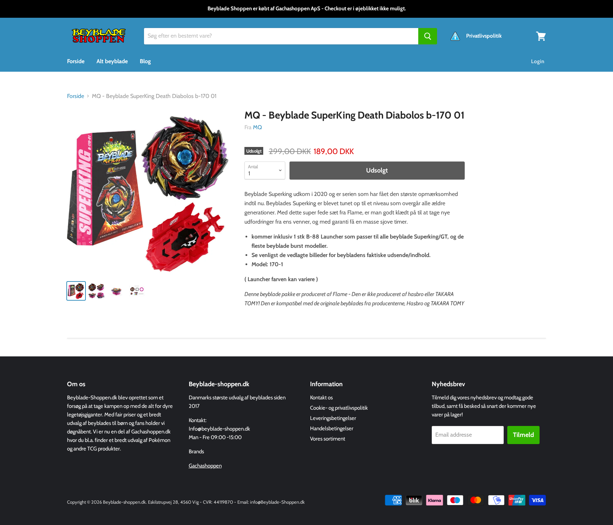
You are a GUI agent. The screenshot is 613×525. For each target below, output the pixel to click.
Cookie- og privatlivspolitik (339, 408)
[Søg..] (427, 36)
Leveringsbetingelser (333, 418)
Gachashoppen (205, 466)
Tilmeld (523, 435)
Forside (75, 61)
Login (537, 61)
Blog (145, 61)
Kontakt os (321, 397)
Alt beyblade (112, 61)
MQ (257, 127)
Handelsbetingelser (331, 428)
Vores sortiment (327, 439)
